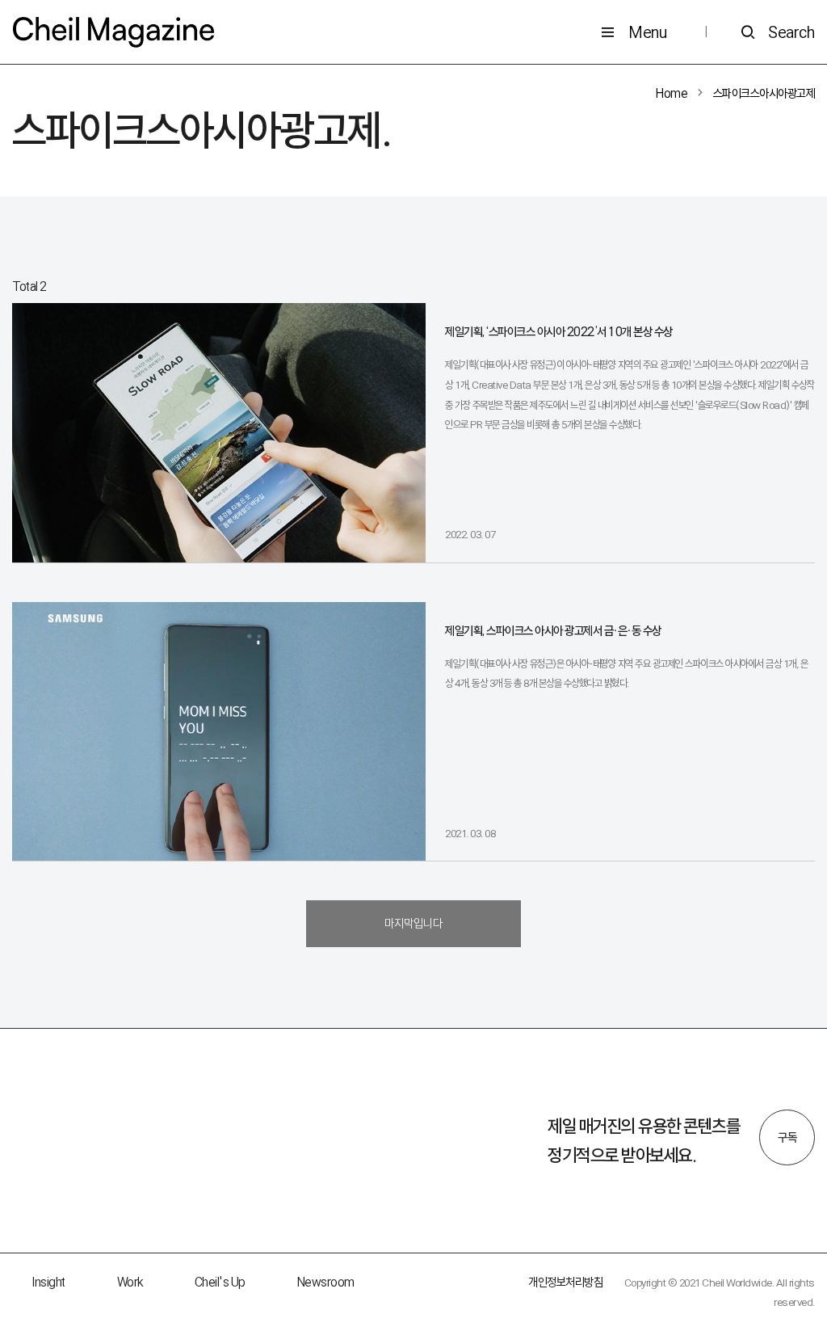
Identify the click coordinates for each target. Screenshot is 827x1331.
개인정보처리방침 (565, 1282)
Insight (48, 1282)
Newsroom (326, 1282)
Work (130, 1282)
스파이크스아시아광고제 (764, 93)
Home (671, 93)
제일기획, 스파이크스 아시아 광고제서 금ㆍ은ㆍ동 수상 (553, 630)
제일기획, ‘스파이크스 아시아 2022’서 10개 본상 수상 (559, 331)
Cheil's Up (220, 1282)
